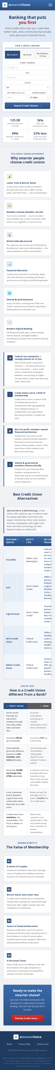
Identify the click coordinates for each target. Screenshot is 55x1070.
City (27, 73)
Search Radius (39, 93)
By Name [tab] (27, 54)
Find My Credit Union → (27, 1018)
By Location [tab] (12, 54)
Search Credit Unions (27, 105)
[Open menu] (50, 5)
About (9, 1044)
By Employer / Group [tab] (42, 54)
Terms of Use (42, 1044)
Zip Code (15, 93)
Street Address (27, 63)
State (27, 83)
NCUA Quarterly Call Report (33, 1058)
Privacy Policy (24, 1044)
